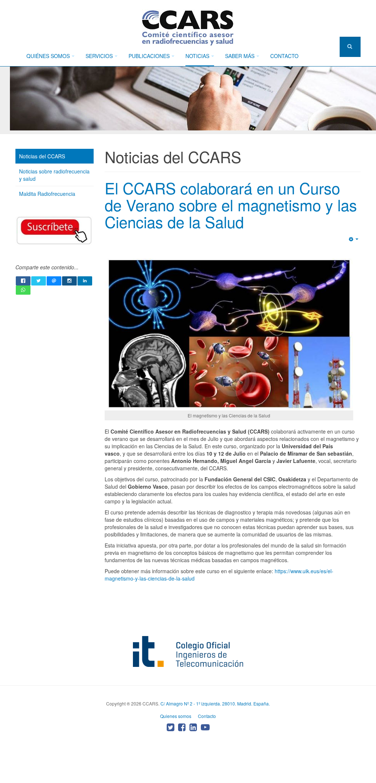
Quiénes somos (48, 56)
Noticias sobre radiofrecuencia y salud (54, 175)
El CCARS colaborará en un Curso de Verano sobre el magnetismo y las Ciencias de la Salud (231, 205)
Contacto (284, 56)
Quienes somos (175, 716)
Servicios (99, 56)
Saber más (239, 56)
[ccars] (188, 27)
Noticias (197, 56)
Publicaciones (149, 56)
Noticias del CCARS (42, 156)
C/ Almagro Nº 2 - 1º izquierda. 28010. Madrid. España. (215, 703)
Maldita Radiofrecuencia (47, 193)
